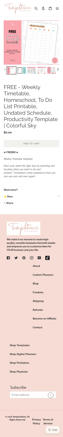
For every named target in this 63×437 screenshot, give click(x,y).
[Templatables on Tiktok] (47, 258)
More (10, 196)
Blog (35, 283)
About (36, 266)
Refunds (38, 309)
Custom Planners (43, 274)
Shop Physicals (19, 371)
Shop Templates (20, 345)
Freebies (38, 292)
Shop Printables (19, 362)
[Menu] (57, 8)
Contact (37, 327)
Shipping (38, 301)
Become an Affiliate (44, 318)
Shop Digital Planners (23, 354)
